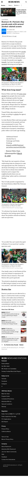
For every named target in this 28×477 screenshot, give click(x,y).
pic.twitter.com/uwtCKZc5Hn (15, 146)
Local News (5, 19)
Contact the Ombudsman (8, 459)
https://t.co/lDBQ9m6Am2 (14, 144)
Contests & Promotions (8, 398)
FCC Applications (6, 418)
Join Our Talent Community (9, 451)
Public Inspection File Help (9, 416)
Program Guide (6, 395)
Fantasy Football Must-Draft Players (11, 371)
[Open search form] (26, 2)
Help (3, 453)
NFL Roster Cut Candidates (9, 368)
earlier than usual (19, 56)
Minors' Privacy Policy (7, 438)
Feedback (4, 456)
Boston (3, 5)
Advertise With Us (6, 401)
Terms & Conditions (7, 403)
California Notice (6, 431)
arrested (4, 64)
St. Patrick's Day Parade (11, 344)
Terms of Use (5, 436)
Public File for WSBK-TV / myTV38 (11, 413)
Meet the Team (6, 393)
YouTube (4, 378)
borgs (21, 100)
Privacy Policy (5, 428)
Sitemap (4, 406)
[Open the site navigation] (4, 2)
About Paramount (6, 446)
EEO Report (5, 421)
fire (3, 295)
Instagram (4, 383)
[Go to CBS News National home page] (14, 2)
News (10, 5)
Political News (5, 363)
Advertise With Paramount (9, 448)
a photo (16, 114)
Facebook (4, 380)
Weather (16, 5)
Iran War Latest (5, 365)
